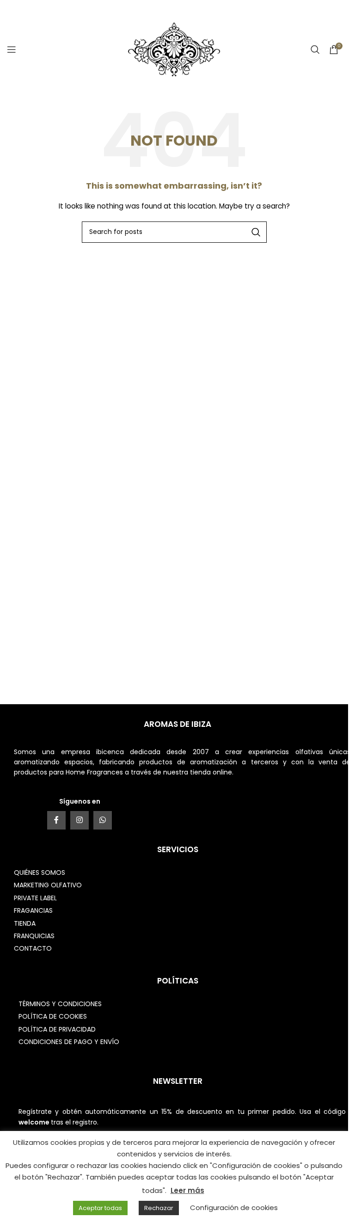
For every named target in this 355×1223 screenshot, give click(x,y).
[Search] (315, 49)
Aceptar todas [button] (100, 1208)
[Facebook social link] (56, 820)
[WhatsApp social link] (102, 820)
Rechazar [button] (158, 1208)
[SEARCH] (256, 232)
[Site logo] (174, 49)
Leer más (187, 1190)
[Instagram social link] (79, 820)
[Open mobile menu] (11, 49)
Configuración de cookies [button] (234, 1207)
